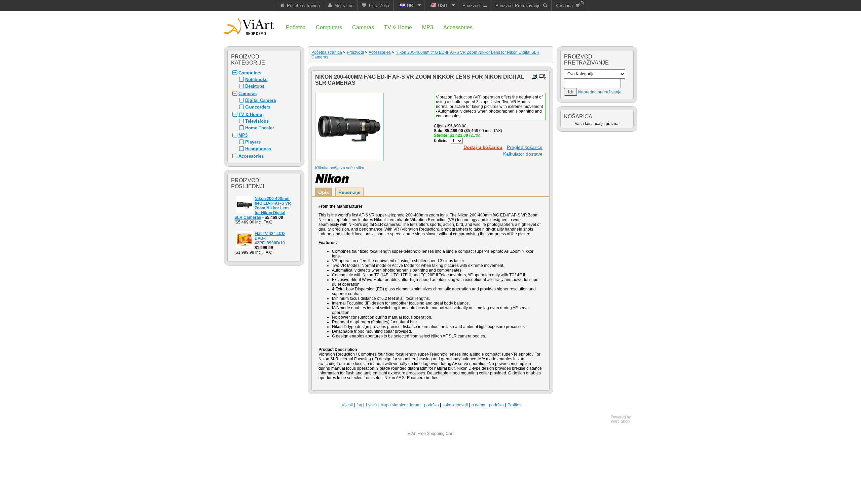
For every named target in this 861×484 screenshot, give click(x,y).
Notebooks (256, 79)
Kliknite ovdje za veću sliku (339, 168)
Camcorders (257, 107)
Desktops (254, 86)
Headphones (258, 148)
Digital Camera (260, 100)
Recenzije (349, 192)
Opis (323, 192)
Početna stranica (326, 52)
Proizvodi (355, 52)
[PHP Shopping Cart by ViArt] (623, 422)
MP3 (243, 135)
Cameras (247, 93)
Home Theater (259, 127)
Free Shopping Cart (435, 433)
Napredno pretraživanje (600, 92)
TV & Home (250, 114)
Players (253, 142)
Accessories (251, 156)
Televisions (257, 121)
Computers (249, 72)
